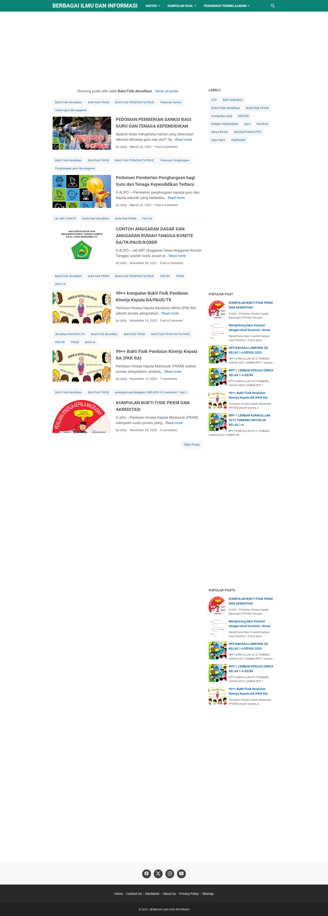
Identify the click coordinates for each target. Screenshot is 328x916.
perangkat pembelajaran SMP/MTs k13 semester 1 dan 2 (151, 392)
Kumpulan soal (221, 116)
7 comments (168, 379)
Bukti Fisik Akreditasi (68, 102)
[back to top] (319, 905)
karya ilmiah (219, 132)
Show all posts (166, 91)
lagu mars (218, 140)
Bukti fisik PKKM (98, 102)
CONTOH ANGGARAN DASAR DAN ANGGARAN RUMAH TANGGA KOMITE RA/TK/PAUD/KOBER (154, 235)
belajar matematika (224, 124)
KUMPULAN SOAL (180, 6)
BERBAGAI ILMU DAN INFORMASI (94, 5)
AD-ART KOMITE (65, 218)
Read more (183, 139)
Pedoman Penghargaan (175, 160)
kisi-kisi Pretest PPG (248, 132)
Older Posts (192, 444)
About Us (169, 893)
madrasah (238, 140)
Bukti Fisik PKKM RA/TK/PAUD (134, 102)
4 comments (168, 430)
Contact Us (134, 893)
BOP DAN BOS (233, 100)
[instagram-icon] (169, 873)
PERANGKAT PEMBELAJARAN (225, 6)
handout (262, 124)
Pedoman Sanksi (171, 102)
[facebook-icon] (146, 873)
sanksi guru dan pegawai (71, 110)
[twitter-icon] (158, 873)
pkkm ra (60, 284)
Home (118, 893)
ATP (214, 100)
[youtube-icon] (181, 873)
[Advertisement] (164, 49)
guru (247, 124)
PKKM (180, 276)
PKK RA (147, 218)
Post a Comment (166, 147)
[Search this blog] (273, 5)
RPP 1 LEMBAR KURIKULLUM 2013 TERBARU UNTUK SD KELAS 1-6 (249, 420)
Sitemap (208, 893)
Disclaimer (152, 893)
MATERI (151, 6)
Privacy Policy (189, 893)
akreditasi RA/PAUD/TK (70, 334)
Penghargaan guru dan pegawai (75, 168)
